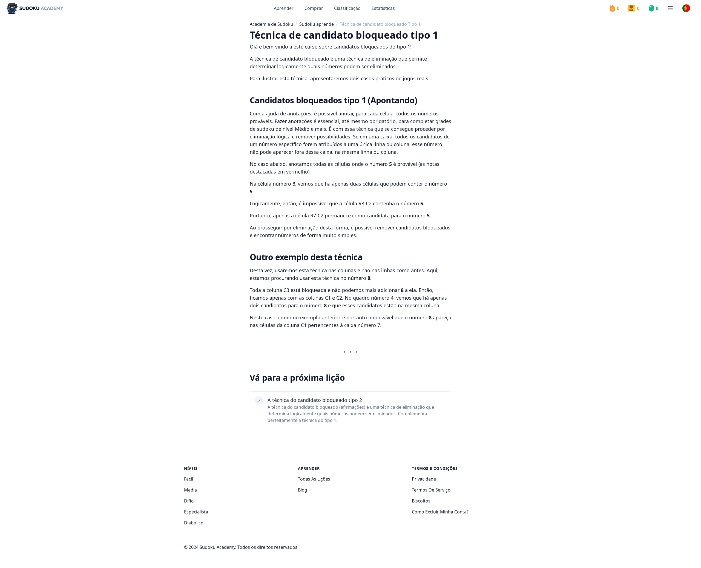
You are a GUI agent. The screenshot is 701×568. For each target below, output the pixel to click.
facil (188, 479)
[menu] (670, 8)
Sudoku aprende (316, 24)
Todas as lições (314, 479)
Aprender (284, 8)
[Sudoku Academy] (35, 8)
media (190, 490)
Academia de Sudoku (271, 24)
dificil (190, 501)
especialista (196, 512)
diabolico (193, 523)
